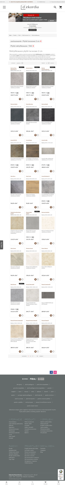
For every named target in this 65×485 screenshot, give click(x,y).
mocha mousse (29, 402)
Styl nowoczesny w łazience (32, 457)
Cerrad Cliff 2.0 (14, 140)
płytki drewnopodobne (42, 384)
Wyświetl (43, 63)
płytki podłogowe (29, 384)
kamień (46, 391)
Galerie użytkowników (46, 422)
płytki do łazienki (30, 398)
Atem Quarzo (13, 248)
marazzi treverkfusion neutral (43, 402)
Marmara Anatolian (45, 212)
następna (41, 356)
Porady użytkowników (14, 455)
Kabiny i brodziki (29, 427)
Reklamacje (12, 431)
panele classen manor (32, 406)
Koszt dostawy (12, 422)
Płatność (11, 425)
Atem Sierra (13, 176)
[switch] (61, 478)
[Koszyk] (60, 7)
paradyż (49, 388)
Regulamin (11, 427)
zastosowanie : (25, 41)
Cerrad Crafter (44, 140)
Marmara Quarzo (29, 248)
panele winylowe (49, 395)
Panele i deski (28, 423)
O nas (10, 434)
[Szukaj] (55, 7)
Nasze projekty (44, 427)
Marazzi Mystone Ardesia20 (31, 320)
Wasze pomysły (44, 423)
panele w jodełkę (18, 402)
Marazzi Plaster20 (45, 320)
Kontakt (11, 438)
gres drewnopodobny (18, 388)
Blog (41, 452)
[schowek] (22, 99)
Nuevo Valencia (45, 248)
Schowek (45, 484)
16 (37, 356)
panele (13, 395)
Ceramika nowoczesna (30, 429)
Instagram (43, 450)
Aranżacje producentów (46, 431)
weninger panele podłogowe (25, 395)
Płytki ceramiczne (29, 422)
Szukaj (32, 484)
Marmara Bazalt (45, 104)
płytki (52, 391)
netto (32, 391)
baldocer (39, 391)
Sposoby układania (13, 454)
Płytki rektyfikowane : (21, 46)
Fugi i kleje (11, 459)
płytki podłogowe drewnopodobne (36, 388)
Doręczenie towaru (14, 429)
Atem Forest (28, 176)
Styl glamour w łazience (31, 461)
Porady (11, 448)
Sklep (6, 484)
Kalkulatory (12, 457)
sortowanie (13, 63)
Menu (19, 484)
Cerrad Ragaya (29, 140)
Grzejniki (27, 425)
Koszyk (58, 484)
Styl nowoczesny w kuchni (31, 459)
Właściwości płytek (14, 452)
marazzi (26, 391)
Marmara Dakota (14, 104)
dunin (20, 391)
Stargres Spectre (29, 68)
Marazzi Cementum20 (46, 284)
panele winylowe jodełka (44, 398)
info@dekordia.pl (35, 1)
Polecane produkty (45, 429)
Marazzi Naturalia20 (30, 284)
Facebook (42, 448)
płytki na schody (19, 398)
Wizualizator (43, 432)
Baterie (27, 432)
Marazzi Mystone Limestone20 (17, 320)
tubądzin (13, 391)
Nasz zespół (12, 436)
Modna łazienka (29, 463)
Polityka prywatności (14, 432)
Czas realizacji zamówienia (16, 423)
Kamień (27, 431)
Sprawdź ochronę (32, 29)
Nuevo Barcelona (29, 104)
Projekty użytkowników (46, 425)
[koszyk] (20, 99)
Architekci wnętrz (29, 450)
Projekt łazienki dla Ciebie (31, 448)
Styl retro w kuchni (29, 455)
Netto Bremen (13, 284)
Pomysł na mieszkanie (30, 452)
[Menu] (4, 7)
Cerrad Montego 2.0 (46, 176)
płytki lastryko (38, 395)
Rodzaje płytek (12, 450)
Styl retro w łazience (30, 454)
